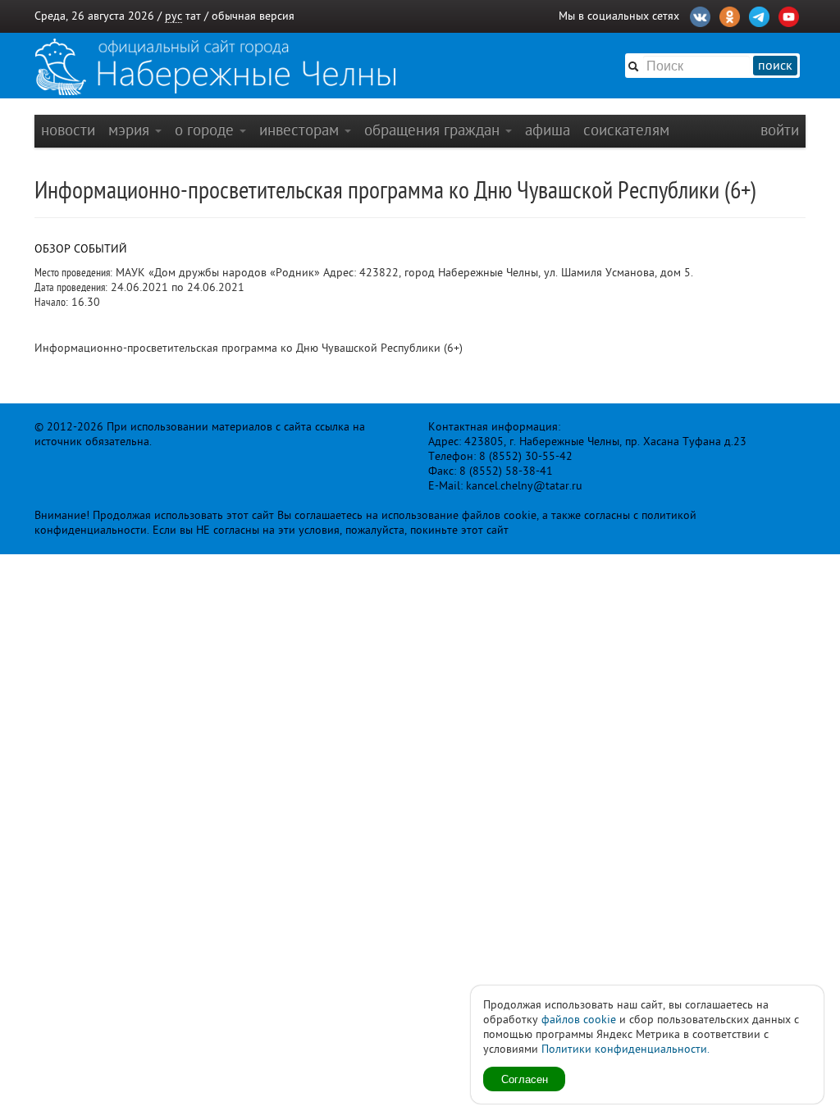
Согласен (524, 1078)
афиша (547, 130)
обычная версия (253, 16)
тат (193, 16)
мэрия (130, 130)
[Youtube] (788, 15)
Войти (779, 130)
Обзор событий (80, 249)
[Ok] (729, 15)
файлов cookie (578, 1019)
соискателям (626, 130)
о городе (206, 130)
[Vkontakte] (700, 15)
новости (68, 130)
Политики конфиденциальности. (625, 1049)
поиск (775, 65)
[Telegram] (759, 15)
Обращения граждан (434, 130)
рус (173, 16)
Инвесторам (301, 130)
